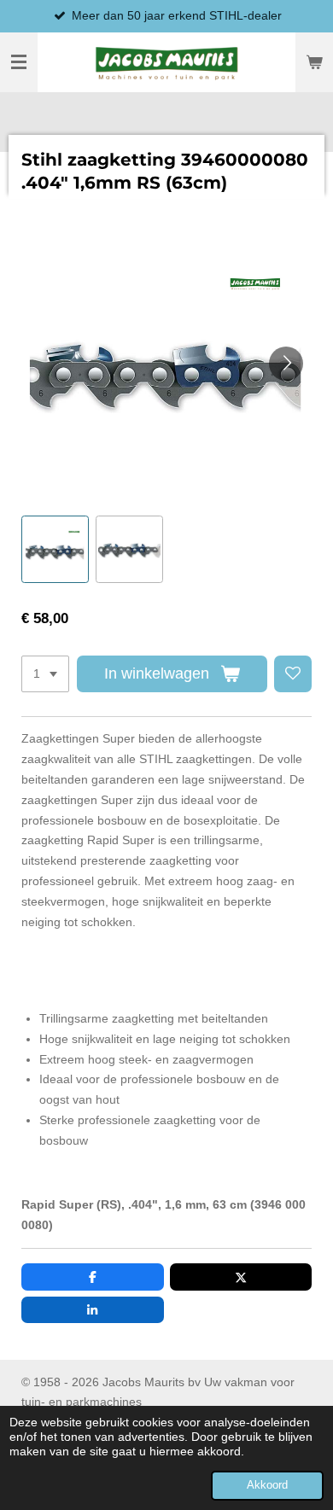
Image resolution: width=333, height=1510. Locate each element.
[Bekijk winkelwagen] (314, 62)
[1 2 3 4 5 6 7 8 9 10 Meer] (45, 674)
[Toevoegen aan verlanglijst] (293, 674)
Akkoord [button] (267, 1485)
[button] (55, 549)
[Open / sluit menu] (19, 62)
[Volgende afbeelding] (286, 364)
